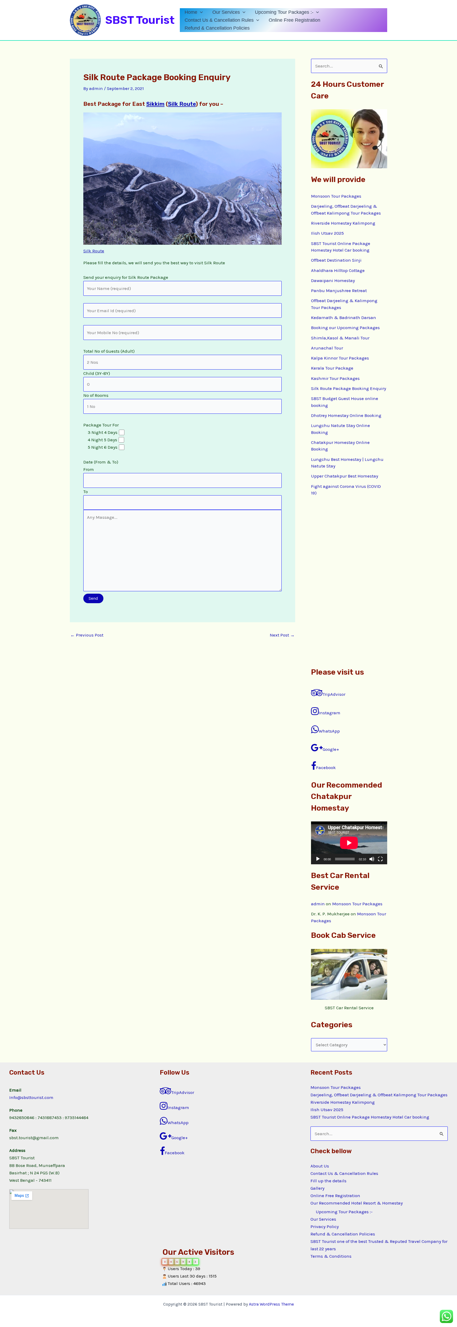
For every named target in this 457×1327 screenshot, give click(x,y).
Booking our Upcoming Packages (345, 327)
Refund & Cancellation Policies (217, 28)
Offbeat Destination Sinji (336, 260)
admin (318, 903)
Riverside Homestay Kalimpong (343, 223)
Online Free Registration (294, 20)
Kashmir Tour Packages (335, 378)
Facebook (326, 767)
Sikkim (155, 104)
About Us (319, 1166)
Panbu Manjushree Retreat (339, 290)
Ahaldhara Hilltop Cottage (338, 270)
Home (191, 12)
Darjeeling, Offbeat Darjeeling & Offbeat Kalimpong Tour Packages (378, 1094)
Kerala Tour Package (332, 368)
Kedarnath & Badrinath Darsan (343, 317)
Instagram (329, 712)
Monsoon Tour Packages (336, 196)
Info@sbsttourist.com (31, 1097)
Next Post (282, 635)
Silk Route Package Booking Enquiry (348, 388)
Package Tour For (101, 458)
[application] (200, 12)
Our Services (226, 12)
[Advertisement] (349, 581)
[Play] (318, 859)
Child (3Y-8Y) (101, 432)
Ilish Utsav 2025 (327, 233)
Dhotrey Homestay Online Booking (346, 415)
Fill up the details (328, 1180)
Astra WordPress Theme (271, 1304)
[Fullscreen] (380, 859)
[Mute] (371, 859)
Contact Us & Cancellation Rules (219, 20)
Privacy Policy (324, 1226)
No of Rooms (101, 443)
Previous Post (86, 635)
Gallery (317, 1188)
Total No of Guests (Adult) (109, 421)
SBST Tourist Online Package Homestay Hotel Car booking (369, 1117)
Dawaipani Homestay (333, 280)
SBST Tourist (140, 20)
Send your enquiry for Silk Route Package (125, 384)
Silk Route (182, 104)
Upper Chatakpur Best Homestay (344, 476)
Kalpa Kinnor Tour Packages (340, 358)
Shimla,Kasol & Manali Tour (340, 337)
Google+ (331, 749)
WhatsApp (329, 731)
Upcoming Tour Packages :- (284, 12)
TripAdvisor (334, 694)
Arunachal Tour (327, 348)
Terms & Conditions (330, 1256)
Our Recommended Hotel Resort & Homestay (356, 1203)
